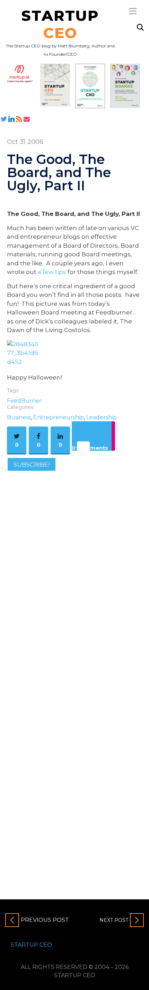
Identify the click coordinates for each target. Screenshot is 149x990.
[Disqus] (74, 571)
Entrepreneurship (58, 417)
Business (19, 417)
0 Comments (90, 447)
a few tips (52, 271)
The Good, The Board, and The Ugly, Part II (59, 172)
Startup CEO (31, 945)
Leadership (101, 417)
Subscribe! (32, 464)
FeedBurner (24, 400)
